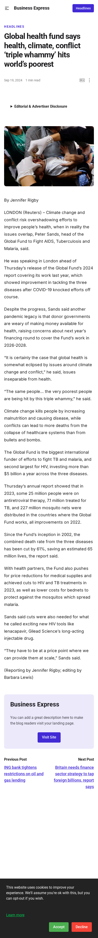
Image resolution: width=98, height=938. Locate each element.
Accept (58, 927)
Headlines (83, 8)
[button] (7, 8)
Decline (82, 927)
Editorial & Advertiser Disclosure (40, 106)
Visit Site (49, 737)
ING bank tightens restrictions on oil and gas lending (24, 774)
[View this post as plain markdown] (82, 80)
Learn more (15, 915)
